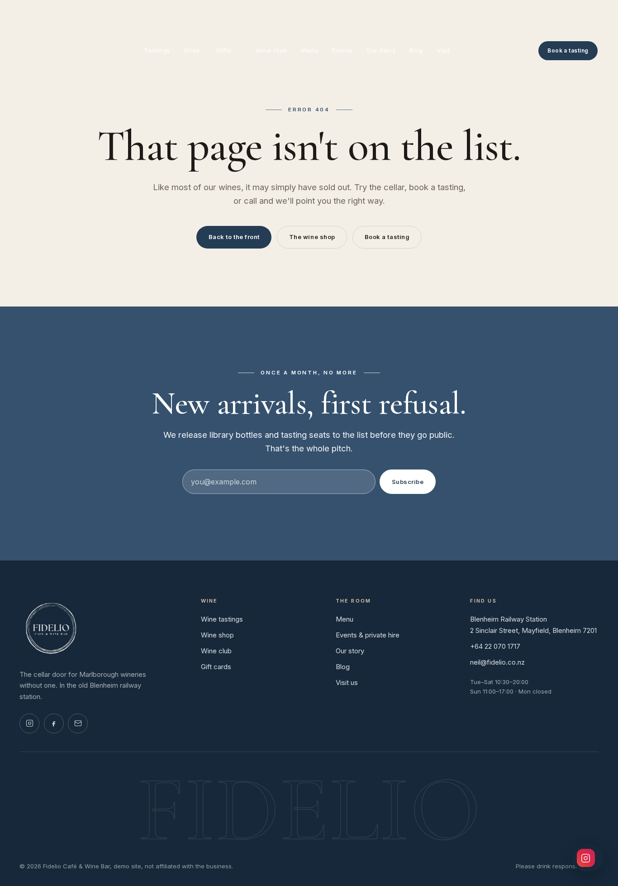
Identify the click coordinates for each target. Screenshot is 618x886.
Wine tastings (222, 619)
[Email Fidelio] (78, 723)
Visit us (347, 682)
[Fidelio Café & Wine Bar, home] (38, 50)
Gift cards (216, 666)
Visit (443, 50)
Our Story (381, 50)
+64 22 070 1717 (495, 646)
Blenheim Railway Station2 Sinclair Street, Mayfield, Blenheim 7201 (533, 625)
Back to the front (234, 236)
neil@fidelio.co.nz (497, 662)
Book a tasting (568, 50)
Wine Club (272, 50)
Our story (350, 651)
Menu (310, 50)
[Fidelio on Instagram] (29, 723)
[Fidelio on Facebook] (54, 723)
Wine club (216, 651)
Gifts (223, 50)
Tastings (157, 50)
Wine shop (217, 635)
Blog (416, 50)
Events (342, 50)
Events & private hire (367, 635)
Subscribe (408, 481)
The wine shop (312, 236)
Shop (192, 50)
